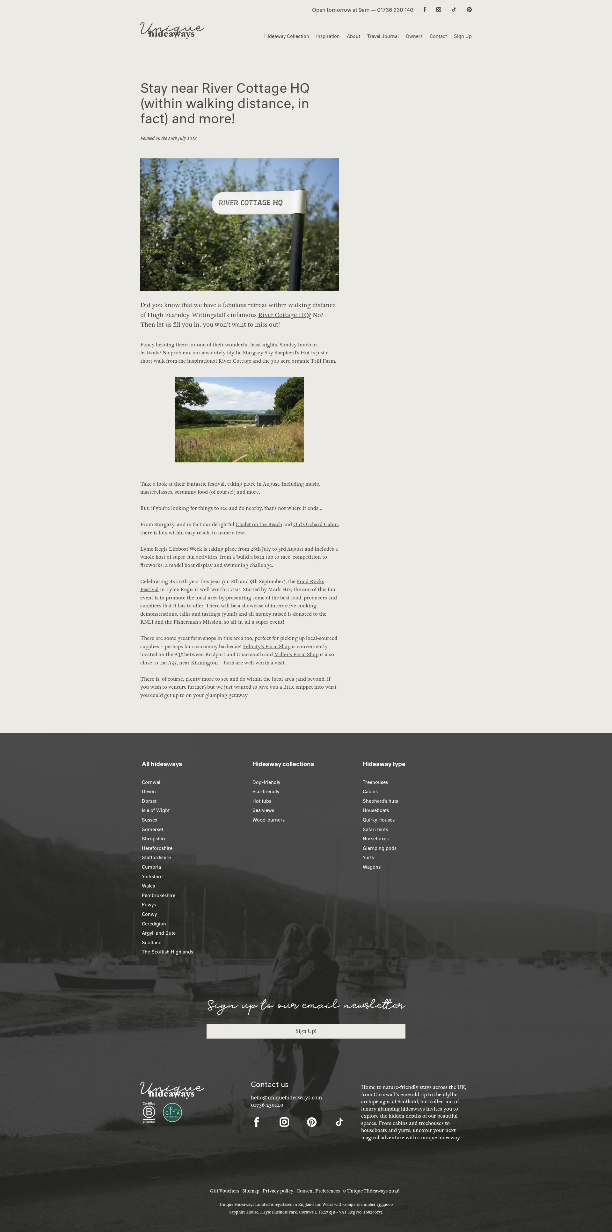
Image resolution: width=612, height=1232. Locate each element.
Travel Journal (383, 36)
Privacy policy (278, 1191)
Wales (148, 886)
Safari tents (375, 829)
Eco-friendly (265, 791)
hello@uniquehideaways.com (286, 1097)
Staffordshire (156, 857)
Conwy (149, 914)
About (353, 36)
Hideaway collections (283, 764)
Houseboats (376, 810)
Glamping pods (380, 848)
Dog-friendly (266, 782)
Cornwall (152, 782)
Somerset (152, 829)
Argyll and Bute (159, 933)
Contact (438, 36)
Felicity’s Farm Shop (266, 646)
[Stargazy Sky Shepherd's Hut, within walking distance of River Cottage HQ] (239, 423)
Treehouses (375, 782)
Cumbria (151, 867)
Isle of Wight (156, 810)
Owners (414, 36)
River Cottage (234, 361)
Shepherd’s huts (380, 801)
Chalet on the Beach (259, 524)
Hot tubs (261, 801)
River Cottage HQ (283, 315)
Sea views (263, 810)
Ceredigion (154, 924)
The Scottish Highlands (167, 952)
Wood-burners (268, 820)
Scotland (152, 943)
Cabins (370, 791)
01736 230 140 (395, 10)
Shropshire (154, 839)
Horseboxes (376, 839)
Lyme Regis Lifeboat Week (171, 549)
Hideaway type (384, 764)
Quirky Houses (379, 820)
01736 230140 (267, 1105)
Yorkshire (152, 877)
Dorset (149, 801)
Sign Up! (306, 1031)
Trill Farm (322, 361)
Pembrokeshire (158, 895)
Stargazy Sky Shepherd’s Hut (276, 353)
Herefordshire (157, 848)
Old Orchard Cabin (315, 524)
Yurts (368, 857)
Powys (149, 905)
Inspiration (328, 36)
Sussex (149, 820)
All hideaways (162, 764)
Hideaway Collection (286, 36)
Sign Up (463, 36)
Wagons (372, 867)
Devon (149, 791)
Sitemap (250, 1191)
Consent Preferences (318, 1191)
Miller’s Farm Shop (296, 654)
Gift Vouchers (224, 1191)
